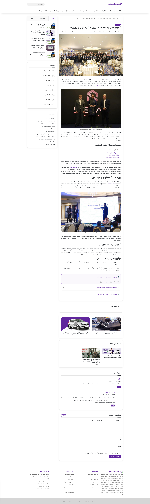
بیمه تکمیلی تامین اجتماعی (43, 483)
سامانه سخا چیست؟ (50, 131)
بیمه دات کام (117, 18)
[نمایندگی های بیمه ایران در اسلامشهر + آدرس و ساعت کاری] (50, 55)
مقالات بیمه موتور (83, 11)
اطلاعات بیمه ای (118, 11)
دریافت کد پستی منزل (50, 118)
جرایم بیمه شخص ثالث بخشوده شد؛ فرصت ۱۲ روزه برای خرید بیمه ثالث (112, 356)
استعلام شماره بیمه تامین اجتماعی (47, 123)
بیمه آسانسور (39, 11)
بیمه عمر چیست (94, 482)
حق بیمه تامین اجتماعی (44, 486)
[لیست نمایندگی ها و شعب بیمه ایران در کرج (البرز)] (50, 26)
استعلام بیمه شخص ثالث (68, 482)
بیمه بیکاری (71, 477)
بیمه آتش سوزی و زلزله (71, 11)
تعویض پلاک (71, 479)
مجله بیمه (111, 18)
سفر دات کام (111, 183)
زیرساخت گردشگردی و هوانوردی (110, 154)
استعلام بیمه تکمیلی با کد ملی (48, 126)
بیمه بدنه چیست (94, 477)
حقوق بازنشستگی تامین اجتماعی (42, 489)
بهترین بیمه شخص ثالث (68, 489)
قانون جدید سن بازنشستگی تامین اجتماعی (46, 134)
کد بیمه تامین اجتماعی (44, 481)
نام (120, 439)
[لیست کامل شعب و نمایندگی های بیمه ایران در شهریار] (50, 41)
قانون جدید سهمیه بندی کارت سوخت (47, 139)
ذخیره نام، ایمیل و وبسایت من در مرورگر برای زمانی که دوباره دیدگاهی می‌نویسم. (102, 453)
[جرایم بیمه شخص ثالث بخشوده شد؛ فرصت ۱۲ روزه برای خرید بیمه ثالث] (111, 351)
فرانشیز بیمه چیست (94, 484)
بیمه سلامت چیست (94, 487)
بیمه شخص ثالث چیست (93, 474)
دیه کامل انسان (70, 484)
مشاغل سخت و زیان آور (50, 142)
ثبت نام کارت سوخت (69, 474)
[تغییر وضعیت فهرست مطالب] (117, 150)
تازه (53, 18)
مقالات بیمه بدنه (94, 11)
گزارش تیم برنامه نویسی (112, 155)
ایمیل (119, 446)
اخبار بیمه (105, 18)
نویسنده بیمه (117, 31)
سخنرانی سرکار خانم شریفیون (111, 152)
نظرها (32, 18)
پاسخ (119, 387)
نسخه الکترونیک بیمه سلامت (48, 129)
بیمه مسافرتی (47, 11)
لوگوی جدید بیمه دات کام (112, 157)
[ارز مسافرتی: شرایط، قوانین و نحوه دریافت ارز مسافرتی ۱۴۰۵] (50, 48)
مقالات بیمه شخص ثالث (106, 11)
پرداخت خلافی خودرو (50, 144)
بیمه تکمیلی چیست (94, 479)
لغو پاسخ (64, 415)
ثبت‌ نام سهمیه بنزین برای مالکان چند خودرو (45, 136)
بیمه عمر (31, 11)
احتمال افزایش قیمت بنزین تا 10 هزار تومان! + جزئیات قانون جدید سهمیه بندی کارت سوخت (91, 361)
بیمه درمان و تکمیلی (58, 11)
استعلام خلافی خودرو (69, 492)
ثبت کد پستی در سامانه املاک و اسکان (46, 121)
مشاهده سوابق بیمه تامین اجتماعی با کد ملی (39, 474)
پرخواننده (42, 18)
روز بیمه (99, 85)
